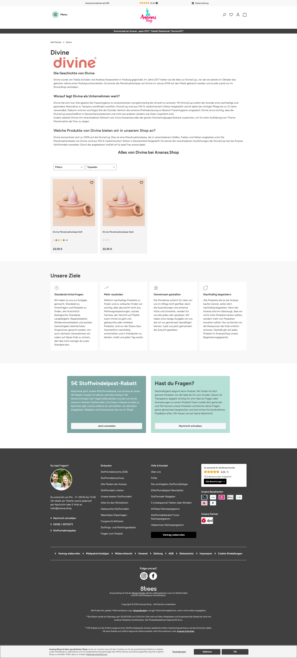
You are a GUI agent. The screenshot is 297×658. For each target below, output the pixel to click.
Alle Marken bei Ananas (114, 484)
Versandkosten (140, 610)
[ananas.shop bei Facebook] (153, 576)
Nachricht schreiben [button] (190, 425)
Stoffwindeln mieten (112, 490)
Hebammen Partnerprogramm (167, 524)
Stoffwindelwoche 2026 (114, 471)
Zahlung (158, 553)
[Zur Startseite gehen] (148, 16)
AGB (171, 553)
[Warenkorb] (244, 14)
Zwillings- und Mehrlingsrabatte (118, 527)
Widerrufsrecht (123, 553)
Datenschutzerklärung (96, 654)
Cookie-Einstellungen (229, 553)
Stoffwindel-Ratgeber (163, 496)
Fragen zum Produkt (112, 533)
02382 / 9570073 (63, 524)
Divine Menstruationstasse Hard (118, 232)
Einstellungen (179, 651)
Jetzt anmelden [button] (107, 425)
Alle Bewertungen (214, 481)
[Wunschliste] (231, 14)
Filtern (58, 167)
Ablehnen (207, 651)
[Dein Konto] (238, 14)
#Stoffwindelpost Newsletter (167, 490)
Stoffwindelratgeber (64, 530)
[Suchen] (224, 14)
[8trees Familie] (148, 588)
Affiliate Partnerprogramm (165, 508)
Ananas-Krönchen (185, 631)
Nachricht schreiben (64, 518)
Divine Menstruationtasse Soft (67, 232)
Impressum (205, 553)
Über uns (156, 471)
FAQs (154, 478)
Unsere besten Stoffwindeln (116, 496)
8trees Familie (138, 593)
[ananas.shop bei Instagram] (144, 576)
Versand (143, 553)
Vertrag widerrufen (174, 534)
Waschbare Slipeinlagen (114, 515)
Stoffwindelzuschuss (112, 478)
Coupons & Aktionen (112, 521)
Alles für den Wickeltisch (114, 502)
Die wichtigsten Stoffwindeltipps (169, 484)
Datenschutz (186, 553)
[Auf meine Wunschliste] (92, 182)
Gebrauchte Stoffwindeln (115, 508)
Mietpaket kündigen (97, 553)
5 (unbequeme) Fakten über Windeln (171, 502)
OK (235, 651)
